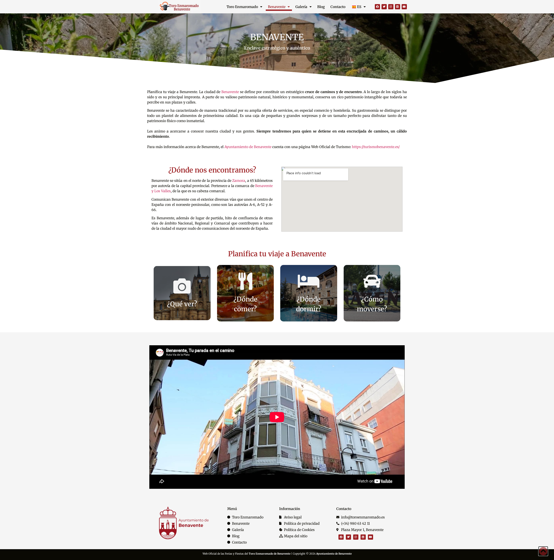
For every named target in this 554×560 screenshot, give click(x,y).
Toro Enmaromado (242, 7)
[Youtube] (404, 6)
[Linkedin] (397, 6)
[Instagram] (390, 6)
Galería (301, 7)
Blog (321, 7)
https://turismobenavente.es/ (375, 147)
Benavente (276, 7)
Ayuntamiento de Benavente (247, 147)
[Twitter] (384, 6)
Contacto (337, 7)
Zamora (238, 180)
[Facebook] (377, 6)
